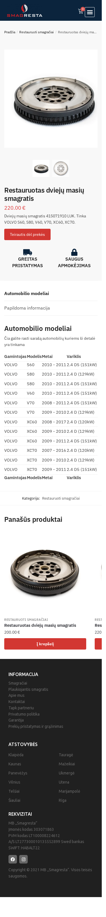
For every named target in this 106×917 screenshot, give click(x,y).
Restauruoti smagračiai (36, 32)
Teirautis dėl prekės (27, 234)
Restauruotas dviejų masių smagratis (40, 625)
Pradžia (9, 32)
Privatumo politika (24, 714)
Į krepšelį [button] (45, 643)
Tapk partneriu (21, 708)
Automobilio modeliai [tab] (26, 293)
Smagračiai (17, 683)
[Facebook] (12, 859)
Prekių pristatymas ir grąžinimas (35, 726)
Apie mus (16, 695)
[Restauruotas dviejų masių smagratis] (45, 573)
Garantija (16, 720)
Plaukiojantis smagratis (28, 689)
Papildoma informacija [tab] (27, 308)
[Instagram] (23, 859)
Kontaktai (16, 701)
